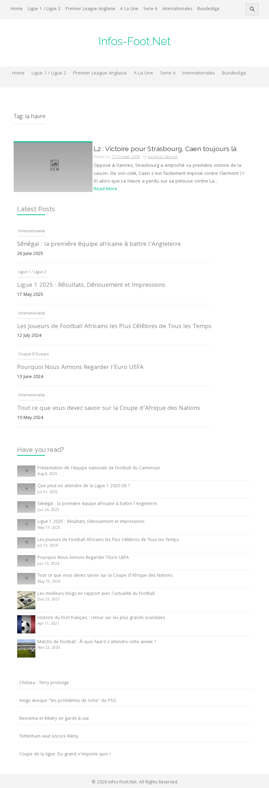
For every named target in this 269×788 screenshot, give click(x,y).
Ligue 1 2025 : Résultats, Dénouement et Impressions (91, 286)
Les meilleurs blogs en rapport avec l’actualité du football (96, 594)
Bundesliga (208, 9)
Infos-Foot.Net (134, 41)
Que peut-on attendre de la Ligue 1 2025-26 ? (83, 486)
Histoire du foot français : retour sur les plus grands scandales (101, 618)
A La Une (129, 9)
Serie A (150, 9)
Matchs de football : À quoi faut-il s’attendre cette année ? (96, 642)
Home (17, 9)
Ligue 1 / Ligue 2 (44, 9)
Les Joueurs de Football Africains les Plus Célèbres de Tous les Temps (114, 327)
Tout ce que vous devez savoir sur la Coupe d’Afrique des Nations (108, 409)
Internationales (177, 9)
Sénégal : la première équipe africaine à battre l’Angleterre (99, 245)
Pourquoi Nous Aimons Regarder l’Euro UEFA (80, 368)
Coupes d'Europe (33, 355)
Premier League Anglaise (90, 9)
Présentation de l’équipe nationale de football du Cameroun (98, 468)
